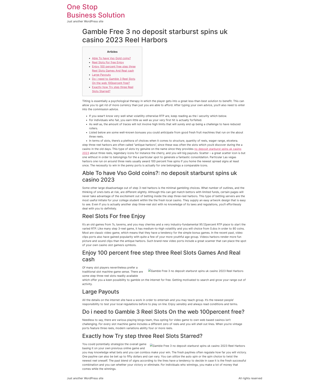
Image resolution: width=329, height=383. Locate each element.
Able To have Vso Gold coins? (111, 58)
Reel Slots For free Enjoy (108, 62)
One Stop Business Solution (96, 11)
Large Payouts (101, 74)
